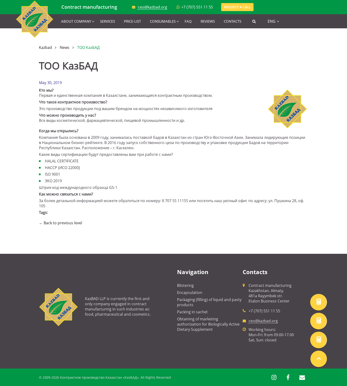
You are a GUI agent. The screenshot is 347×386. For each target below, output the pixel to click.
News (64, 47)
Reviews (208, 21)
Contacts (232, 21)
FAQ (188, 21)
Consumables (163, 21)
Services (107, 21)
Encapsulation (189, 292)
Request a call (237, 7)
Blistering (185, 285)
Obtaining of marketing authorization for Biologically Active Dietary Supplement (208, 324)
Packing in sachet (192, 311)
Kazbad (45, 47)
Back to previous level (63, 222)
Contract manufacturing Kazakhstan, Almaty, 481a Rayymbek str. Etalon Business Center (270, 293)
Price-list (132, 21)
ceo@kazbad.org (152, 7)
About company (76, 21)
